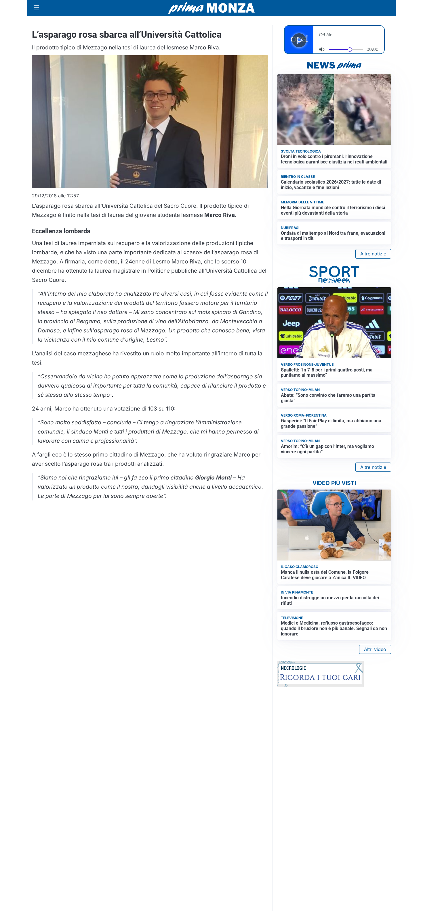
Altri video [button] (375, 649)
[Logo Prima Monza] (211, 8)
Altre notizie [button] (373, 254)
